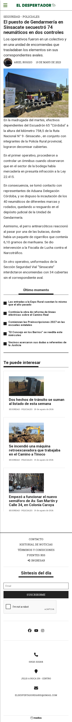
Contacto (36, 539)
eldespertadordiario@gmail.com (36, 695)
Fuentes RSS (36, 555)
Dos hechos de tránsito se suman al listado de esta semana (36, 402)
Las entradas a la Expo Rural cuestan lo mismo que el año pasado (37, 303)
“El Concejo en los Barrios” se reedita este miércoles (35, 334)
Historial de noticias (36, 544)
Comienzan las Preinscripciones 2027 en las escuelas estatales (36, 323)
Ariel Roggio (23, 62)
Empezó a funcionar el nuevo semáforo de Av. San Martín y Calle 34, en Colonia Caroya (33, 501)
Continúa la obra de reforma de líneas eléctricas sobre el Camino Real (32, 313)
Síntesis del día (36, 572)
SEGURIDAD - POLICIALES (21, 16)
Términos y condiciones (36, 550)
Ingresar (37, 560)
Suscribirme (36, 594)
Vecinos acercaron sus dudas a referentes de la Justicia (37, 344)
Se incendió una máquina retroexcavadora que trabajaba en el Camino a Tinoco (34, 450)
